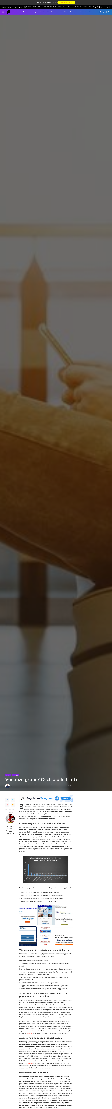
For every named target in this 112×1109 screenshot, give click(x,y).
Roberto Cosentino (17, 785)
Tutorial (8, 775)
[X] (95, 7)
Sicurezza (15, 775)
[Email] (13, 805)
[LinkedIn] (101, 7)
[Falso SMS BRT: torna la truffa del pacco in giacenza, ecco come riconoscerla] (10, 818)
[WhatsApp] (109, 7)
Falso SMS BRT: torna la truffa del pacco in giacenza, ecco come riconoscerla (10, 829)
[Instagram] (99, 7)
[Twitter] (13, 800)
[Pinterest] (97, 7)
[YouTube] (103, 7)
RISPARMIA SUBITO (66, 2)
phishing (30, 1063)
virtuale (29, 1033)
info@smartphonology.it (10, 7)
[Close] (110, 2)
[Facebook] (93, 7)
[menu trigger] (4, 12)
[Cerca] (109, 12)
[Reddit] (105, 7)
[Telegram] (107, 7)
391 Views (40, 785)
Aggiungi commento (71, 785)
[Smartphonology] (8, 12)
